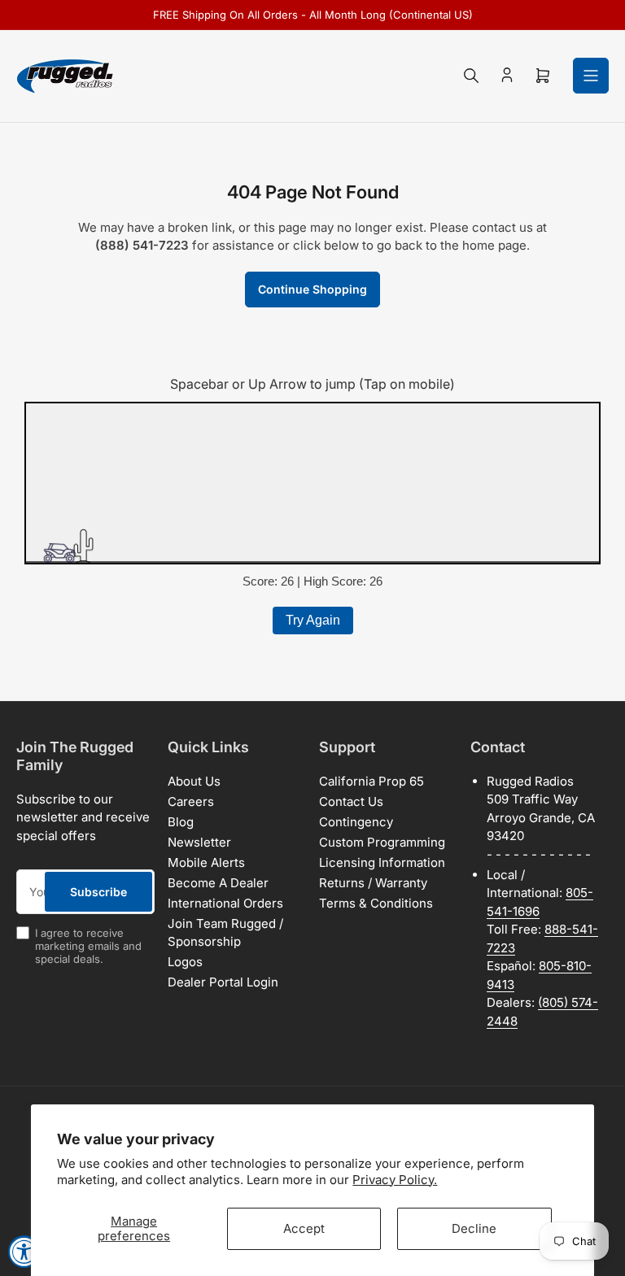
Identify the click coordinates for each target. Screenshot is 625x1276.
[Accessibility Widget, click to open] (24, 1251)
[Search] (471, 76)
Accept (304, 1228)
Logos (185, 961)
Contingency (356, 822)
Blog (181, 822)
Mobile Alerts (206, 862)
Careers (191, 801)
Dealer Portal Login (223, 982)
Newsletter (199, 842)
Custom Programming (382, 842)
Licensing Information (382, 862)
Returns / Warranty (373, 883)
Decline (474, 1228)
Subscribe (98, 892)
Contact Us (351, 801)
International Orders (225, 903)
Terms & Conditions (376, 903)
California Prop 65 (371, 781)
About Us (194, 781)
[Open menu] (591, 76)
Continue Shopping (312, 289)
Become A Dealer (218, 883)
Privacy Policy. (394, 1179)
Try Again (313, 620)
